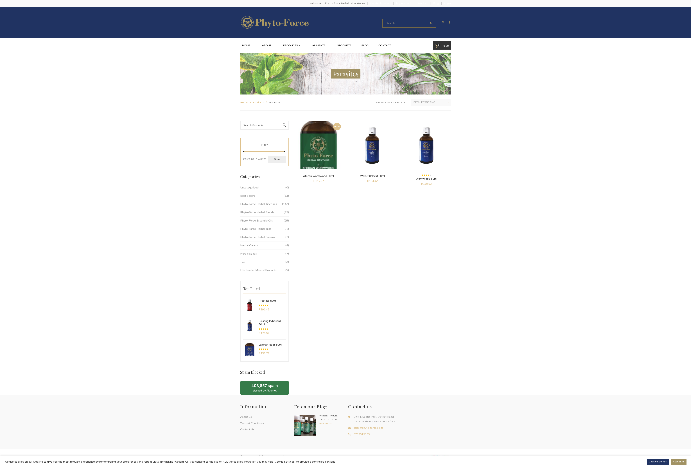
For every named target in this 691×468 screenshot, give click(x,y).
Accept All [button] (678, 461)
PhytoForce (325, 423)
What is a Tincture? (328, 416)
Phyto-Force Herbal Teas (255, 228)
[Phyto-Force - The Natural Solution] (275, 22)
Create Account (380, 3)
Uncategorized (249, 187)
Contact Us (247, 429)
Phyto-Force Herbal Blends (257, 212)
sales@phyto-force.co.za (368, 427)
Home (244, 102)
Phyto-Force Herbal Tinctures (258, 204)
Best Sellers (247, 195)
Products (258, 102)
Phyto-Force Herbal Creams (257, 237)
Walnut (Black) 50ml (372, 176)
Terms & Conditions (252, 423)
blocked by (264, 387)
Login (447, 3)
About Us (246, 416)
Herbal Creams (249, 245)
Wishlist (422, 3)
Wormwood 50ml (426, 178)
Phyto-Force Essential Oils (256, 220)
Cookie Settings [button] (658, 461)
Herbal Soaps (248, 253)
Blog (436, 3)
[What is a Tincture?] (305, 425)
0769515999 (362, 434)
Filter (277, 159)
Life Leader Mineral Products (258, 270)
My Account (403, 3)
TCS (242, 262)
